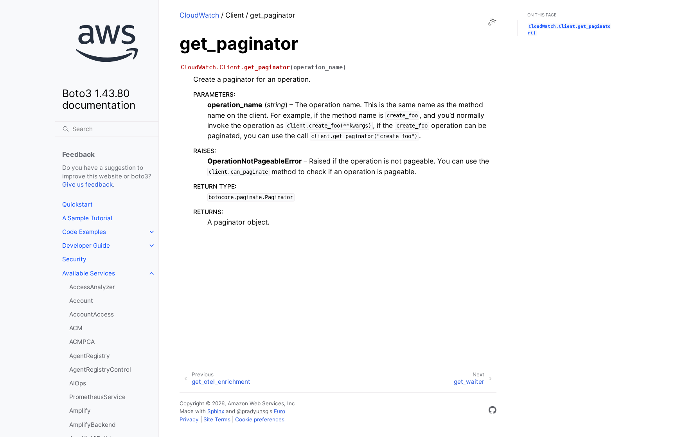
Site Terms (216, 419)
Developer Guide (86, 245)
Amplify (80, 410)
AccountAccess (91, 314)
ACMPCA (82, 341)
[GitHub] (492, 411)
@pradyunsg (252, 411)
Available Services (88, 273)
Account (81, 300)
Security (74, 259)
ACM (76, 328)
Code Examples (84, 232)
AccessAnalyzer (92, 287)
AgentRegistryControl (100, 369)
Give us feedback (87, 184)
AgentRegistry (89, 356)
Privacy (189, 419)
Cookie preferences (259, 419)
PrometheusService (97, 397)
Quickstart (77, 204)
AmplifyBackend (92, 424)
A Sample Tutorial (87, 218)
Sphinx (215, 411)
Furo (279, 411)
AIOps (77, 383)
